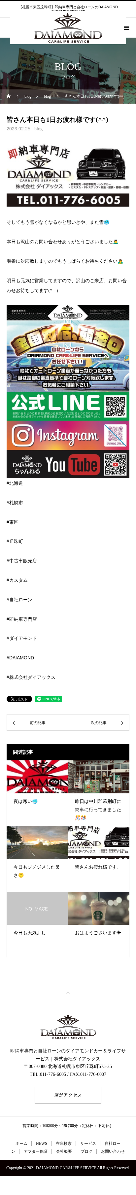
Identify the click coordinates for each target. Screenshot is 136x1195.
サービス (88, 1143)
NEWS (41, 1143)
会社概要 (64, 1151)
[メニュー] (126, 28)
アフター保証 (36, 1151)
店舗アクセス (68, 1095)
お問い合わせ (113, 1151)
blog (38, 128)
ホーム (21, 1143)
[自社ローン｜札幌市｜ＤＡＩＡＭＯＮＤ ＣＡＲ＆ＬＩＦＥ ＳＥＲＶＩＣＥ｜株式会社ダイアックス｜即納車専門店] (68, 1026)
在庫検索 (64, 1143)
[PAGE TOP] (68, 992)
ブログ (86, 1151)
